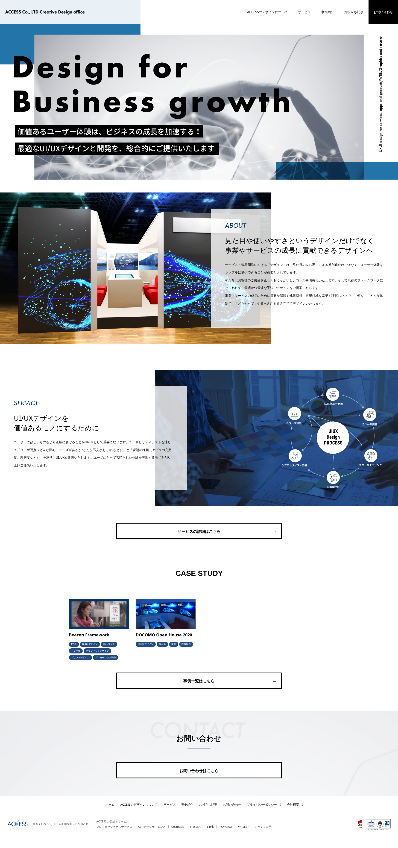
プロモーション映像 (105, 657)
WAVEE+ (243, 826)
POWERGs (225, 826)
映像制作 (186, 644)
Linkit (210, 826)
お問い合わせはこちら (199, 770)
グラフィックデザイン (97, 651)
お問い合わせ (383, 12)
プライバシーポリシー (262, 804)
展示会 (162, 644)
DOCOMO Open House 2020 (164, 635)
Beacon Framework (89, 635)
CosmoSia (177, 826)
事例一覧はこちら (199, 681)
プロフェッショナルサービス (114, 826)
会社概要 (293, 804)
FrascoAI (195, 826)
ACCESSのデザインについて (267, 12)
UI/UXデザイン (90, 644)
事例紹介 (327, 12)
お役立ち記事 (353, 12)
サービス (304, 12)
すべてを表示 (263, 826)
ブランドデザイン (80, 657)
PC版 (74, 644)
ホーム (109, 804)
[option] (202, 634)
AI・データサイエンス (152, 826)
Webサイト (109, 644)
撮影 (173, 644)
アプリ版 (75, 651)
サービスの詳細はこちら (199, 531)
